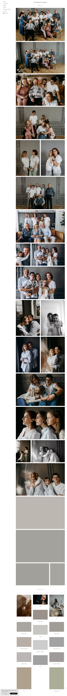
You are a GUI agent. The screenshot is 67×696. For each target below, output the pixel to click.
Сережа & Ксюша (56, 663)
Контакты (5, 11)
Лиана (40, 606)
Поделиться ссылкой (41, 589)
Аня (56, 618)
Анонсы (4, 5)
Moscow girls (40, 621)
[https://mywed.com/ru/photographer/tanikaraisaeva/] (7, 13)
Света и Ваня (56, 633)
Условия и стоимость (7, 9)
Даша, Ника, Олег (56, 648)
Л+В (24, 618)
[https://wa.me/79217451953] (4, 13)
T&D (40, 636)
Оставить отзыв (40, 5)
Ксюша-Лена (24, 633)
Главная (4, 1)
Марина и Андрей (40, 651)
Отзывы (4, 7)
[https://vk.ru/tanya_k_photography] (3, 13)
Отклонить (5, 693)
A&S (40, 666)
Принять (14, 693)
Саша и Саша (24, 663)
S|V (24, 691)
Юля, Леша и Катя (24, 648)
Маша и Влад (56, 691)
